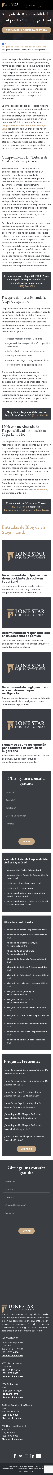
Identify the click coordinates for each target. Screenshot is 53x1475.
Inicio (3, 44)
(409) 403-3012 (10, 1394)
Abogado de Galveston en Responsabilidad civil (27, 977)
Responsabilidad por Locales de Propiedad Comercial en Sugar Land (27, 903)
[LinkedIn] (32, 1456)
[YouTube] (38, 1456)
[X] (21, 1456)
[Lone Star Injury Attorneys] (10, 5)
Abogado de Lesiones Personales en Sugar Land (24, 47)
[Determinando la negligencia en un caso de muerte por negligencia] (26, 667)
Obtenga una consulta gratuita (26, 30)
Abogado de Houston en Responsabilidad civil (27, 1033)
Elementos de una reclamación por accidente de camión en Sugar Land (24, 748)
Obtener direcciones (12, 1355)
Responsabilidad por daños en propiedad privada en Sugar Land (26, 895)
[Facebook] (15, 1456)
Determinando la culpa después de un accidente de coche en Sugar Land (25, 578)
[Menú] (49, 5)
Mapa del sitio (29, 1471)
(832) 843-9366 (10, 1414)
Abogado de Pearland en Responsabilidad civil (27, 1025)
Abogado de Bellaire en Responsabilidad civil (26, 1041)
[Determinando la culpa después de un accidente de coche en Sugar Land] (26, 555)
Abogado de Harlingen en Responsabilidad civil (27, 985)
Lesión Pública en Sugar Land (20, 888)
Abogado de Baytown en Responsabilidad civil (27, 936)
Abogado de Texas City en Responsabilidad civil (28, 1017)
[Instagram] (26, 1456)
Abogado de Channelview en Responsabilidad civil (20, 952)
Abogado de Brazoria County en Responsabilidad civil (22, 944)
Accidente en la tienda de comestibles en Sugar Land (27, 876)
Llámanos (32, 5)
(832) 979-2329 (10, 1373)
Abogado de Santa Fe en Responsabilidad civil (27, 1009)
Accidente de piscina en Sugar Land (24, 870)
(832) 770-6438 (10, 1352)
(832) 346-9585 (27, 286)
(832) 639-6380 (10, 1435)
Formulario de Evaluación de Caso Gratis (26, 510)
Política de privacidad (36, 1469)
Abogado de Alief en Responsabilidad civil (27, 929)
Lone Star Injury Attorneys (33, 1466)
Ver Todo (26, 1149)
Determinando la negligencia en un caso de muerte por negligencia (25, 690)
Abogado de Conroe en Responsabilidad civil (26, 960)
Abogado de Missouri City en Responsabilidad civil (20, 1001)
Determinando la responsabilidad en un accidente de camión (26, 634)
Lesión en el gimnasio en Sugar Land (24, 883)
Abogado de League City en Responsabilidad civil (20, 993)
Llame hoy (42, 489)
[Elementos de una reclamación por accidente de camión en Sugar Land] (26, 724)
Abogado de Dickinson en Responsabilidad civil (27, 968)
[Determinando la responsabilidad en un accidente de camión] (26, 612)
